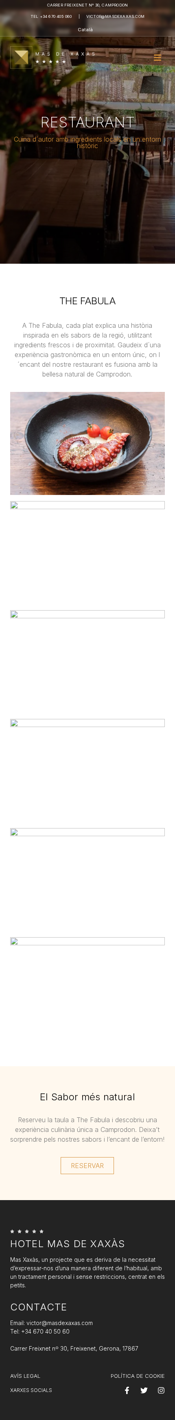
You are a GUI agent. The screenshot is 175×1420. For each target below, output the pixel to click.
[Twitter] (144, 1390)
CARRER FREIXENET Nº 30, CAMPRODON (87, 5)
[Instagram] (161, 1390)
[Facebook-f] (127, 1390)
